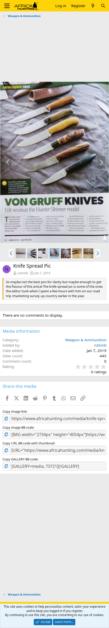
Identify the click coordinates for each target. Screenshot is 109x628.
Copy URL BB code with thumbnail (28, 443)
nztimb (22, 273)
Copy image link (15, 411)
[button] (7, 6)
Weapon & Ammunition (85, 339)
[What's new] (93, 5)
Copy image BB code (18, 427)
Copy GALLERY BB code (20, 459)
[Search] (103, 5)
